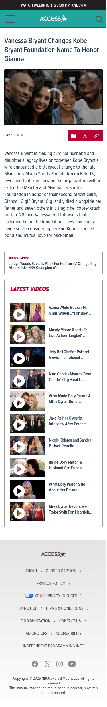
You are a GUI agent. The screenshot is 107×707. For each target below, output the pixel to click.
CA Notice (27, 609)
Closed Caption (61, 571)
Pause (16, 116)
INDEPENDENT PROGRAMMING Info (53, 646)
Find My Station (36, 621)
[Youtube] (72, 664)
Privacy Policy (50, 584)
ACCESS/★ (53, 18)
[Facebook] (35, 664)
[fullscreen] (91, 116)
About (31, 571)
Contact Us (70, 621)
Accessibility (69, 634)
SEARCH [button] (99, 19)
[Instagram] (59, 664)
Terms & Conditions (64, 609)
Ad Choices (36, 634)
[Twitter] (47, 664)
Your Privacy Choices (56, 596)
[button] (8, 19)
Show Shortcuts (74, 116)
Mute (25, 116)
